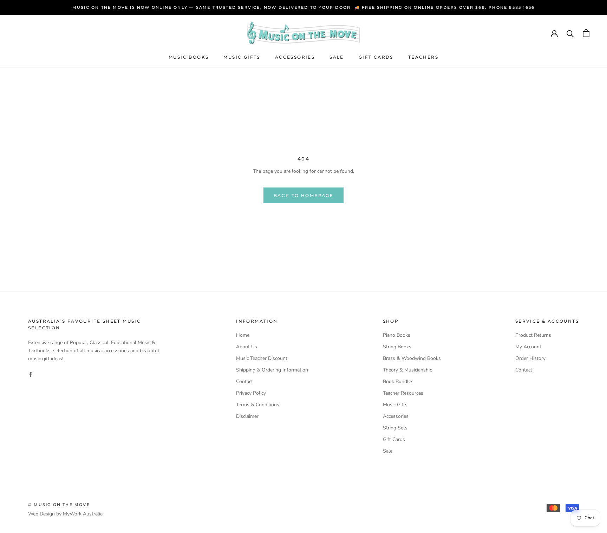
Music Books (189, 57)
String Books (397, 346)
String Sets (395, 428)
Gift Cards (376, 57)
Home (242, 335)
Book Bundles (398, 381)
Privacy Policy (251, 393)
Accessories (295, 57)
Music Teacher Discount (261, 358)
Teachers (423, 57)
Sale (336, 57)
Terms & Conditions (257, 404)
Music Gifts (241, 57)
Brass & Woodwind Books (412, 358)
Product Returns (533, 335)
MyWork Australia (83, 514)
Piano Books (396, 335)
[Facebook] (30, 374)
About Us (246, 346)
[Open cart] (586, 33)
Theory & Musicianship (407, 370)
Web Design (41, 514)
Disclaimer (247, 416)
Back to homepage (303, 195)
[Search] (570, 33)
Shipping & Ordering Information (272, 370)
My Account (528, 346)
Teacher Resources (403, 393)
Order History (530, 358)
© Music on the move (59, 504)
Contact (244, 381)
